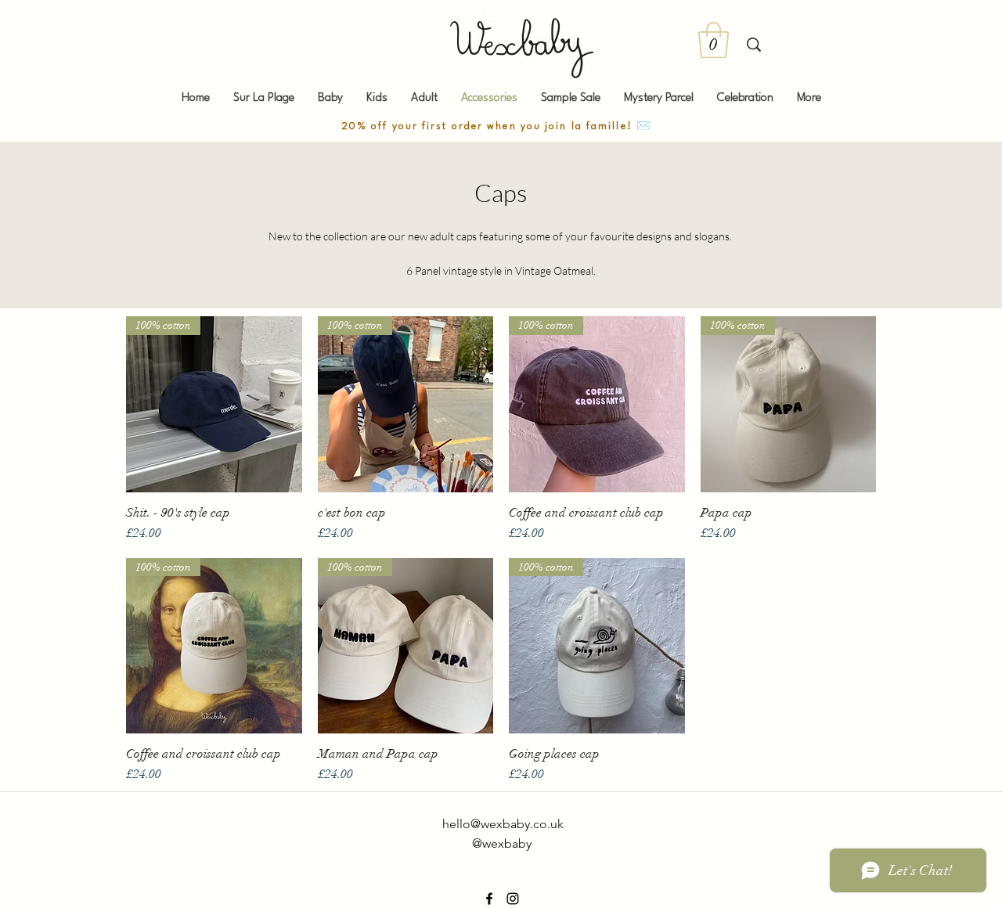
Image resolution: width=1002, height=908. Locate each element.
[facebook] (489, 898)
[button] (713, 40)
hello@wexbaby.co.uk (503, 823)
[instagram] (513, 898)
